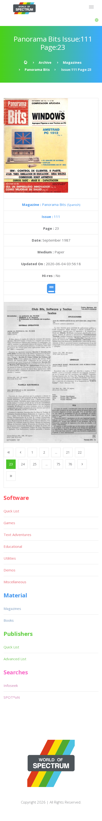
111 (51, 216)
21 (68, 452)
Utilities (10, 558)
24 (23, 464)
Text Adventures (17, 534)
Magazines (72, 62)
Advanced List (15, 658)
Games (9, 522)
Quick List (11, 511)
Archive (45, 62)
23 (11, 464)
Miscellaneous (15, 581)
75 (58, 464)
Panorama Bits (37, 69)
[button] (96, 20)
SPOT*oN (12, 697)
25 (35, 464)
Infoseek (11, 685)
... (56, 452)
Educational (13, 546)
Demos (9, 570)
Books (9, 620)
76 (70, 464)
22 (80, 452)
